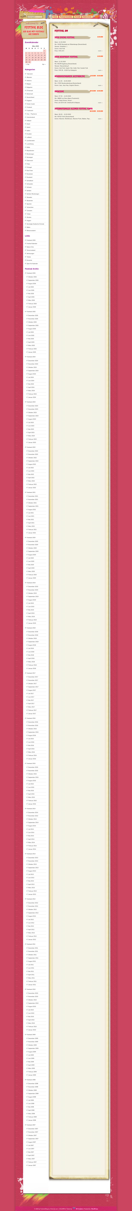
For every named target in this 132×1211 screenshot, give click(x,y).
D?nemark (30, 90)
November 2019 (33, 590)
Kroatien (29, 134)
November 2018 (33, 635)
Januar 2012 (32, 939)
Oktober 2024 (32, 367)
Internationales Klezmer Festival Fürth (73, 108)
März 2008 (31, 1113)
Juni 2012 (31, 923)
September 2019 (33, 596)
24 (29, 60)
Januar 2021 (32, 533)
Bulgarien (29, 87)
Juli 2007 (31, 1145)
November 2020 (33, 544)
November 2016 (33, 725)
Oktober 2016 (32, 728)
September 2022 (33, 461)
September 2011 (33, 958)
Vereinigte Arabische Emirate (35, 224)
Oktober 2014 (32, 819)
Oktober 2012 (32, 909)
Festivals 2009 (31, 1034)
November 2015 (33, 770)
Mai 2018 (31, 655)
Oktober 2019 (32, 593)
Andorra (29, 80)
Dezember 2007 (33, 1128)
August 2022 (32, 464)
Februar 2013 (32, 891)
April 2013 (31, 884)
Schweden (30, 184)
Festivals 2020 (31, 537)
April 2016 (31, 749)
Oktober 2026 (32, 277)
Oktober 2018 (32, 638)
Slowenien (30, 200)
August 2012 (32, 916)
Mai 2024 (31, 384)
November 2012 (33, 906)
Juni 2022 (31, 471)
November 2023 (33, 409)
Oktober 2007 (32, 1135)
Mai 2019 (31, 610)
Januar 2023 (32, 442)
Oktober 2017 (32, 683)
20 (38, 57)
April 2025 (31, 342)
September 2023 (33, 416)
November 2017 (33, 680)
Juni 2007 (31, 1148)
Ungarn (29, 220)
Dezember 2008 (33, 1083)
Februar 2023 (32, 439)
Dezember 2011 (33, 948)
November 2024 (33, 364)
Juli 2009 (31, 1055)
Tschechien (30, 207)
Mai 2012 (31, 926)
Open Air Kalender (32, 263)
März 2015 (31, 797)
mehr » (100, 51)
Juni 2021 (31, 516)
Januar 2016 (32, 759)
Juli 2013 (31, 874)
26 (35, 60)
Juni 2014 (31, 832)
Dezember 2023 (33, 406)
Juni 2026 (31, 290)
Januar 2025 (32, 352)
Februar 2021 (32, 529)
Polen (28, 164)
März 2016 (31, 752)
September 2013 (33, 867)
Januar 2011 (32, 984)
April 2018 (31, 658)
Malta (28, 147)
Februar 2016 (32, 755)
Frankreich (30, 110)
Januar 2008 (32, 1120)
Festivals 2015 (31, 763)
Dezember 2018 (33, 631)
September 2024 (33, 370)
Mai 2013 (31, 881)
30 (26, 62)
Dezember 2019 (33, 586)
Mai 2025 (31, 338)
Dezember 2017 (33, 677)
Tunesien (29, 210)
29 (44, 60)
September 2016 (33, 732)
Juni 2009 (31, 1058)
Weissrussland (31, 230)
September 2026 (33, 280)
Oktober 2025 (32, 322)
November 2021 (33, 499)
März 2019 (31, 616)
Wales (28, 227)
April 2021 (31, 523)
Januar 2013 (32, 894)
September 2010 (33, 1003)
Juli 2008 (31, 1100)
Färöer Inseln (31, 104)
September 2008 (33, 1093)
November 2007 (33, 1132)
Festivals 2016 (31, 718)
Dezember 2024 (33, 360)
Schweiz (29, 187)
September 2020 (33, 551)
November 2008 (33, 1087)
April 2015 (31, 794)
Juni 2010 (31, 1013)
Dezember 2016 (33, 722)
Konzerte (29, 260)
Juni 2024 (31, 380)
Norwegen (30, 157)
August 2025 (32, 329)
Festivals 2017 (31, 673)
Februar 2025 (32, 349)
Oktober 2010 (32, 1000)
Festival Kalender (32, 243)
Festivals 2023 (31, 402)
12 (35, 55)
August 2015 (32, 780)
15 (44, 55)
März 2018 (31, 662)
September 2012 (33, 913)
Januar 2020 (32, 578)
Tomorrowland (31, 250)
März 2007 (31, 1159)
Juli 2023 (31, 422)
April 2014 (31, 839)
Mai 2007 (31, 1152)
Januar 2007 (32, 1165)
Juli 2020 (31, 558)
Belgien (29, 84)
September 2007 (33, 1138)
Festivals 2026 (31, 240)
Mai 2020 (31, 564)
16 (26, 57)
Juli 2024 (31, 377)
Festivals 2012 (31, 899)
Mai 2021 (31, 519)
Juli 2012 (31, 919)
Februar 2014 (32, 845)
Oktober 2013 (32, 864)
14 (41, 55)
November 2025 (33, 319)
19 (35, 57)
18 (32, 57)
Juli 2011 (31, 964)
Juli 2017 (31, 693)
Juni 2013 (31, 877)
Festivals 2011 (31, 944)
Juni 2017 (31, 697)
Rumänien (30, 174)
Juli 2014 (31, 829)
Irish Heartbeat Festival (66, 56)
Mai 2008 (31, 1107)
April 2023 (31, 432)
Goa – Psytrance (32, 114)
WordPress (94, 1209)
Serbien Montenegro (33, 194)
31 (29, 62)
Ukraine (29, 217)
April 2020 (31, 568)
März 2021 (31, 526)
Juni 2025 (31, 335)
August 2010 (32, 1006)
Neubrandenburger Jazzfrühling (70, 76)
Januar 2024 (32, 397)
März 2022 (31, 481)
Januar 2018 (32, 668)
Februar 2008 (32, 1117)
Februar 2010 (32, 1026)
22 (44, 57)
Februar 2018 (32, 665)
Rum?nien (30, 170)
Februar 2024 (32, 394)
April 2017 (31, 703)
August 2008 (32, 1097)
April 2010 (31, 1020)
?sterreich (30, 74)
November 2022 (33, 454)
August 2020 (32, 554)
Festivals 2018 (31, 628)
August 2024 (32, 374)
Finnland (29, 107)
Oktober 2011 (32, 954)
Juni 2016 (31, 742)
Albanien (29, 77)
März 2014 (31, 842)
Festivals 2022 (31, 447)
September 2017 (33, 687)
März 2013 (31, 887)
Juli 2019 (31, 603)
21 (41, 57)
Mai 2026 (31, 293)
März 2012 (31, 933)
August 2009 (32, 1051)
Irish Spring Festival (65, 37)
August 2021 (32, 509)
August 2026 (32, 283)
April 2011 (31, 974)
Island (28, 127)
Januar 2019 (32, 623)
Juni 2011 (31, 968)
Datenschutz (87, 17)
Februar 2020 (32, 574)
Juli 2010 (31, 1010)
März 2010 (31, 1023)
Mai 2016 (31, 745)
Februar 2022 (32, 484)
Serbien (29, 190)
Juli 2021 (31, 513)
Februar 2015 (32, 800)
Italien (28, 130)
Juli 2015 (31, 784)
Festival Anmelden (66, 17)
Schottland (30, 180)
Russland (29, 177)
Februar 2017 (32, 710)
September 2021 (33, 506)
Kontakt (77, 17)
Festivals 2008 (31, 1080)
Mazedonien (30, 150)
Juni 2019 (31, 606)
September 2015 (33, 777)
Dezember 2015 (33, 767)
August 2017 (32, 690)
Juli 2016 (31, 738)
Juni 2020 (31, 561)
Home (55, 17)
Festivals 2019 (31, 582)
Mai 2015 (31, 790)
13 (38, 55)
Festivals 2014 (31, 808)
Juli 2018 (31, 648)
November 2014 (33, 816)
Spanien (29, 204)
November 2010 (33, 996)
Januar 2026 (32, 307)
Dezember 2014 (33, 812)
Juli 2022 (31, 467)
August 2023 (32, 419)
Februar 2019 (32, 620)
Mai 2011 (31, 971)
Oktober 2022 (32, 457)
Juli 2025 (31, 332)
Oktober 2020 (32, 548)
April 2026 (31, 297)
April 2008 (31, 1110)
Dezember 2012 (33, 903)
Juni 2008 (31, 1103)
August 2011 (32, 961)
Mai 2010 (31, 1016)
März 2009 (31, 1068)
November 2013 (33, 861)
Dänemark (30, 94)
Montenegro (30, 154)
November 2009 (33, 1041)
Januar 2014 (32, 849)
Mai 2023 (31, 429)
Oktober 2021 (32, 503)
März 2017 (31, 707)
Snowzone (59, 91)
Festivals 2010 (31, 989)
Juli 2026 (31, 287)
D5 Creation (79, 1209)
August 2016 (32, 735)
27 (38, 60)
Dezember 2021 (33, 496)
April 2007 (31, 1155)
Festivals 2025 (31, 311)
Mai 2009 (31, 1061)
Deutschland (30, 97)
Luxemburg (30, 144)
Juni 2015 (31, 787)
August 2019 (32, 600)
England (29, 100)
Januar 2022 (32, 487)
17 (29, 57)
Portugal (29, 167)
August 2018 (32, 645)
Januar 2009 (32, 1075)
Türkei (28, 214)
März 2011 (31, 978)
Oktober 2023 (32, 412)
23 (26, 60)
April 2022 (31, 477)
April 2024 (31, 387)
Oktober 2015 (32, 774)
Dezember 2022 (33, 451)
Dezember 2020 (33, 541)
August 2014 (32, 826)
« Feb (27, 64)
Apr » (44, 64)
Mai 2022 (31, 474)
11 (32, 55)
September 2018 (33, 641)
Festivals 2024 (31, 357)
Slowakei (29, 197)
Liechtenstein (31, 140)
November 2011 (33, 951)
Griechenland (31, 117)
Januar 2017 (32, 713)
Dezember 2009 (33, 1038)
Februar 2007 (32, 1162)
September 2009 (33, 1048)
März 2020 (31, 571)
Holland (29, 120)
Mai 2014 (31, 836)
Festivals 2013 (31, 854)
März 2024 (31, 390)
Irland (28, 124)
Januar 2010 (32, 1030)
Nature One (30, 247)
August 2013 (32, 871)
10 (29, 55)
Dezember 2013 (33, 857)
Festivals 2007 (31, 1125)
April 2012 (31, 929)
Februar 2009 (32, 1071)
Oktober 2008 (32, 1090)
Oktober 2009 (32, 1045)
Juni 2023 (31, 426)
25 (32, 60)
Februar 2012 (32, 936)
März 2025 (31, 345)
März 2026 (31, 300)
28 (41, 60)
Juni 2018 (31, 652)
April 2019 (31, 613)
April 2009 (31, 1065)
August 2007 (32, 1142)
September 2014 (33, 822)
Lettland (29, 137)
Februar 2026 (32, 303)
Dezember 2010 (33, 993)
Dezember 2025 (33, 315)
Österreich (30, 160)
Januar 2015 (32, 804)
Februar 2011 (32, 981)
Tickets (29, 257)
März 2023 (31, 436)
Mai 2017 (31, 700)
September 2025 (33, 325)
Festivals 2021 (31, 492)
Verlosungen (30, 253)
